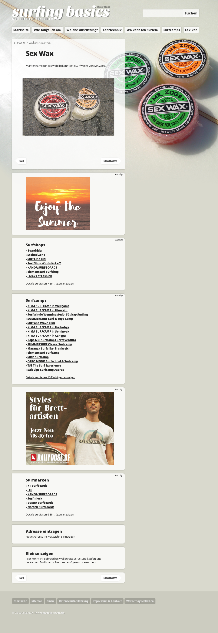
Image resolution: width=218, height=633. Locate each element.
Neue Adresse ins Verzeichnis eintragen (50, 536)
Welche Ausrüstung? (82, 30)
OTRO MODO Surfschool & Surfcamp (52, 361)
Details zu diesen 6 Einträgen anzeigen (50, 514)
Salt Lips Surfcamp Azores (45, 370)
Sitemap (37, 601)
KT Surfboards (37, 486)
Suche (50, 601)
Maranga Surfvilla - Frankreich (48, 348)
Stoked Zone (36, 255)
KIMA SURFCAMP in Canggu (46, 336)
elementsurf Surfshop (43, 272)
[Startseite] (61, 20)
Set (21, 161)
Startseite (21, 30)
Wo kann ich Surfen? (142, 30)
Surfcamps (172, 30)
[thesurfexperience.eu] (58, 228)
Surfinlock (34, 498)
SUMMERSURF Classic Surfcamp (49, 344)
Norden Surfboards (40, 507)
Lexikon (191, 30)
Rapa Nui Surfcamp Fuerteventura (51, 340)
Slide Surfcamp (38, 357)
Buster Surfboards (40, 503)
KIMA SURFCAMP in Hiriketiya (48, 327)
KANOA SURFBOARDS (42, 267)
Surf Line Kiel (36, 259)
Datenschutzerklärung (73, 601)
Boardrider (35, 250)
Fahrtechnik (112, 30)
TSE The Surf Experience (44, 365)
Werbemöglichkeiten (140, 601)
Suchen (191, 13)
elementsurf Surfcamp (43, 353)
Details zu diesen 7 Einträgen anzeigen (50, 283)
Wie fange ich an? (47, 30)
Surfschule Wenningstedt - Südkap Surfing (57, 314)
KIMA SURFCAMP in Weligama (48, 306)
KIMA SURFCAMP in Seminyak (48, 331)
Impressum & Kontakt (107, 601)
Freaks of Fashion (39, 276)
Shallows (110, 161)
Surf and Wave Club (41, 323)
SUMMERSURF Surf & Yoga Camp (50, 319)
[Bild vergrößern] (68, 133)
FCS (29, 490)
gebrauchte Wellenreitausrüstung (65, 559)
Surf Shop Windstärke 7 (44, 263)
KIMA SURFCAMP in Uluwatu (47, 310)
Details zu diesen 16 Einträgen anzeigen (50, 377)
